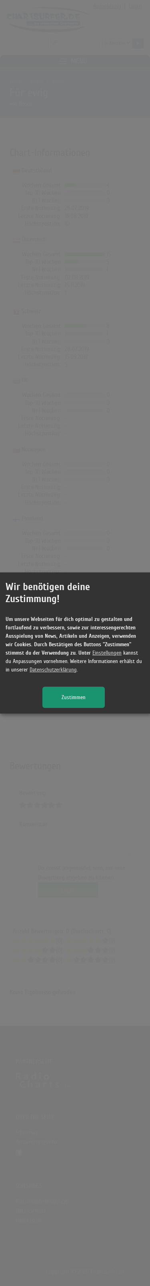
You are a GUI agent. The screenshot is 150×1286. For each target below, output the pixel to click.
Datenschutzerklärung (53, 670)
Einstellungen (107, 653)
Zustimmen (74, 697)
